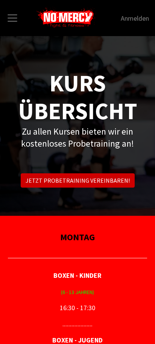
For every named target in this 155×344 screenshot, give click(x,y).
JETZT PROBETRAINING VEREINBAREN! (78, 180)
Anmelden (135, 18)
